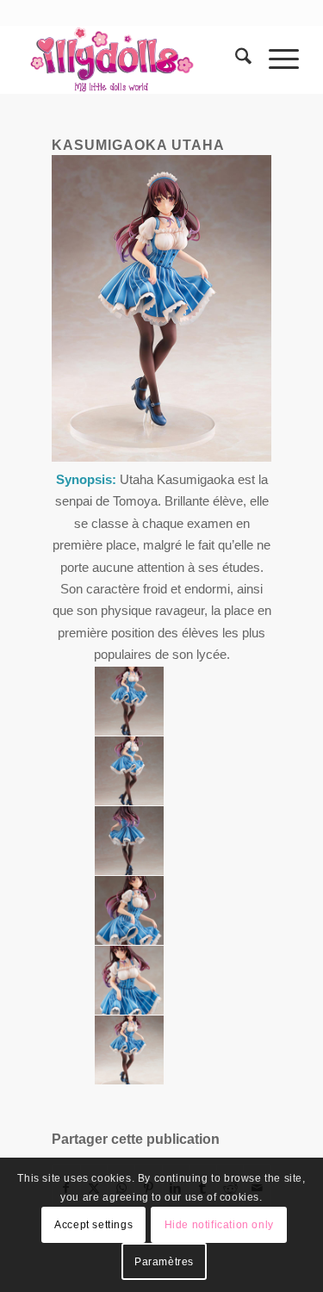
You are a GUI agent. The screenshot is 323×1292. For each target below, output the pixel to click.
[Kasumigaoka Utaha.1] (129, 701)
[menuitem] (235, 59)
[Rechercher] (235, 59)
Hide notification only (219, 1225)
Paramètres (164, 1262)
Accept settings (93, 1225)
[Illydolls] (134, 59)
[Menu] (275, 59)
